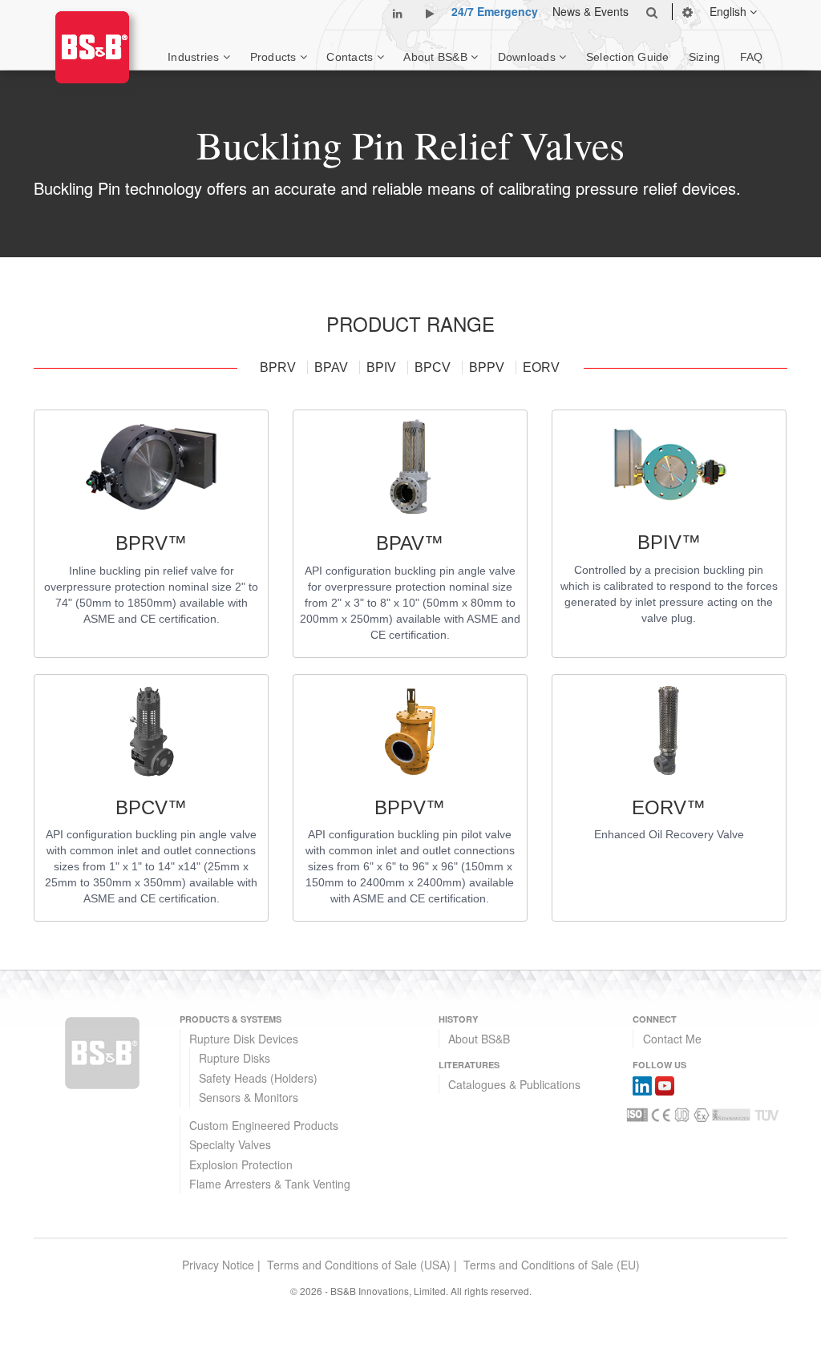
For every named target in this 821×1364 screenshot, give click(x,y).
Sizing (705, 56)
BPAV (332, 367)
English (730, 11)
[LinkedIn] (642, 1084)
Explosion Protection (241, 1164)
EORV (541, 367)
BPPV (488, 367)
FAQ (751, 56)
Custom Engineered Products (263, 1125)
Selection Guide (627, 56)
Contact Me (672, 1039)
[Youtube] (664, 1084)
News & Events (590, 11)
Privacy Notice (218, 1265)
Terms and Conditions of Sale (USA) (359, 1265)
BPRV (279, 367)
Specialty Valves (230, 1144)
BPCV (434, 367)
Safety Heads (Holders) (258, 1078)
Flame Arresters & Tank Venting (269, 1184)
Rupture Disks (234, 1058)
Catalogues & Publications (514, 1084)
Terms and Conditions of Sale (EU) (551, 1265)
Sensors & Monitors (248, 1097)
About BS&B (479, 1039)
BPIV (382, 367)
